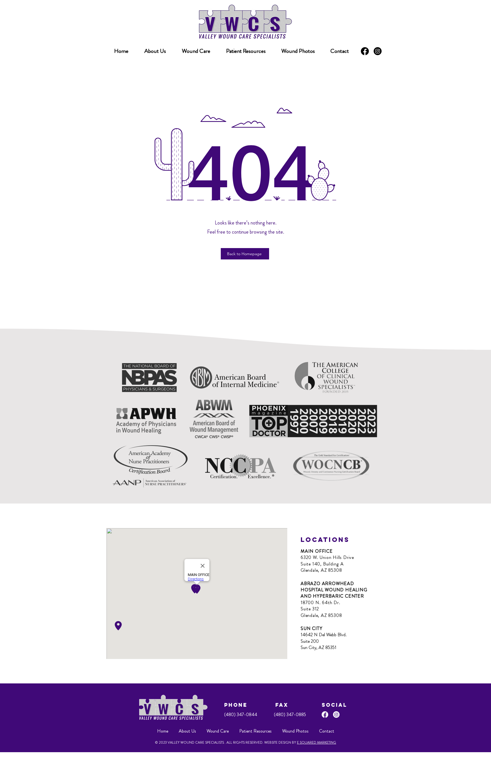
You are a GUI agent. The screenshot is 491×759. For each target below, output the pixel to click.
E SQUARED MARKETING (316, 742)
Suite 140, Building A (322, 564)
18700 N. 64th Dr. (320, 602)
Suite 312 (310, 609)
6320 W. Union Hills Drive (327, 557)
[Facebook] (365, 51)
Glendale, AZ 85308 (321, 570)
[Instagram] (378, 51)
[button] (245, 51)
